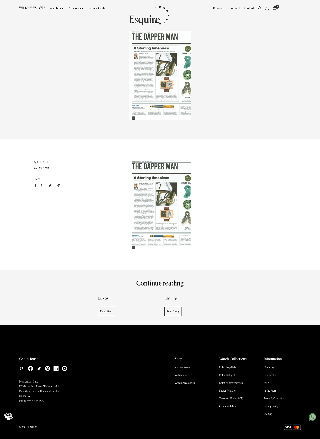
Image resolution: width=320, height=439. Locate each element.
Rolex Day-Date (227, 367)
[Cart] (274, 8)
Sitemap (268, 413)
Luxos (103, 298)
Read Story (106, 311)
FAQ (266, 382)
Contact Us (270, 375)
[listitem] (35, 185)
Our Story (269, 367)
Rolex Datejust (227, 375)
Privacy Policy (271, 406)
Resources (219, 8)
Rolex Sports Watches (231, 382)
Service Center (98, 8)
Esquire (170, 298)
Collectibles (56, 8)
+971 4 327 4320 (35, 400)
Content (249, 8)
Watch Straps (182, 375)
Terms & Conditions (274, 398)
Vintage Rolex (182, 367)
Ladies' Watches (227, 390)
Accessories (76, 8)
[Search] (259, 8)
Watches (24, 8)
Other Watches (227, 406)
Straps (39, 8)
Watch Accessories (185, 382)
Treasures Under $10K (231, 398)
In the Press (270, 390)
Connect (234, 8)
